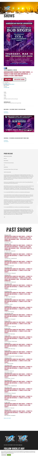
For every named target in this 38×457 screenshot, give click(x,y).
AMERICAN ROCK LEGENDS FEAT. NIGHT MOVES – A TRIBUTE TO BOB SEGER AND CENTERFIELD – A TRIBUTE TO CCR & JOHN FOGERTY (18, 255)
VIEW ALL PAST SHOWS (7, 418)
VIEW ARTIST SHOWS (19, 79)
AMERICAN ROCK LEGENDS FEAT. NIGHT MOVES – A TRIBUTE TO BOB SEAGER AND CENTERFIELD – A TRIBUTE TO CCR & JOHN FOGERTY (18, 412)
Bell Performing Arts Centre (9, 84)
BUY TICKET (8, 79)
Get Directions (6, 87)
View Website (6, 111)
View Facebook (6, 112)
